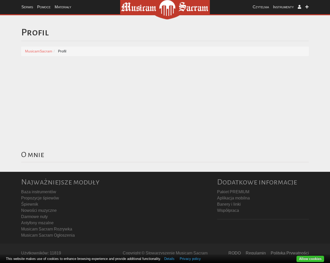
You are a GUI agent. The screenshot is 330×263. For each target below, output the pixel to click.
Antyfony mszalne (37, 223)
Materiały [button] (63, 7)
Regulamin (256, 253)
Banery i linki (229, 204)
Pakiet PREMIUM (233, 192)
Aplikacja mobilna (233, 198)
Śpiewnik (29, 204)
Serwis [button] (27, 7)
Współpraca (228, 210)
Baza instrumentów (38, 192)
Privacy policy (190, 259)
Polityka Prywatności (290, 253)
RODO (234, 253)
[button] (299, 7)
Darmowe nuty (34, 216)
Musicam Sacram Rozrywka (46, 229)
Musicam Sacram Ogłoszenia (48, 235)
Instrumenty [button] (283, 7)
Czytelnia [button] (261, 7)
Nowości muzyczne (39, 210)
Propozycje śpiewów (40, 198)
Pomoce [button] (44, 7)
